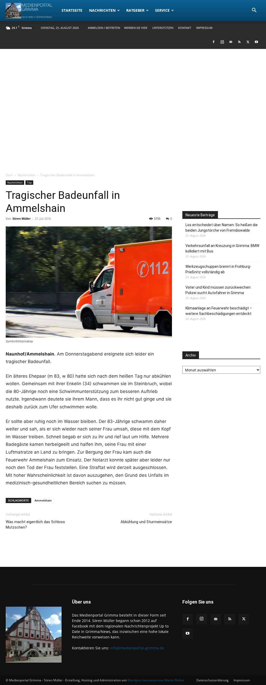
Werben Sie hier (135, 28)
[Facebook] (213, 42)
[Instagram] (222, 42)
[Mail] (231, 42)
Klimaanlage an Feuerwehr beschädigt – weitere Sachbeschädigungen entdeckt (218, 311)
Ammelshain (43, 500)
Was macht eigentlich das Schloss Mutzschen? (35, 524)
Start (9, 175)
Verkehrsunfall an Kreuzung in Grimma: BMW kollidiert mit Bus (222, 248)
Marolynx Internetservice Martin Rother (156, 680)
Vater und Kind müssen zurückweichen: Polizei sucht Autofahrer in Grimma (218, 290)
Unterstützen (162, 28)
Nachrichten (102, 10)
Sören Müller (21, 218)
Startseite (72, 10)
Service (162, 10)
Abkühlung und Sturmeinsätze (146, 521)
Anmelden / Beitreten (104, 28)
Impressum (204, 28)
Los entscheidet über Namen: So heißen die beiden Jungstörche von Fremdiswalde (221, 227)
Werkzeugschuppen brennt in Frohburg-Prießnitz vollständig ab (218, 269)
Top (29, 182)
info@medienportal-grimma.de (137, 647)
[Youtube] (256, 42)
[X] (248, 42)
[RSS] (239, 42)
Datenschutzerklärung (212, 680)
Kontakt (184, 28)
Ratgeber (135, 10)
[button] (254, 10)
